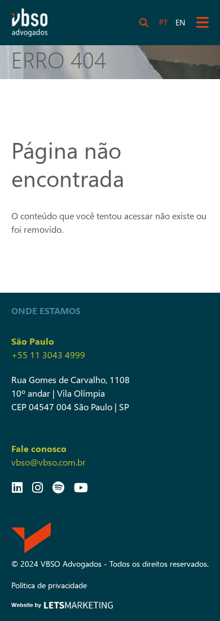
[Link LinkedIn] (17, 487)
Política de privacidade (49, 585)
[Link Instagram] (37, 487)
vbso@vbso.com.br (48, 462)
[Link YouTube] (81, 487)
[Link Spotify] (58, 487)
